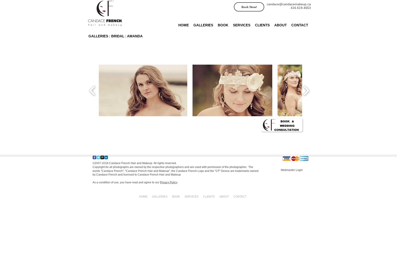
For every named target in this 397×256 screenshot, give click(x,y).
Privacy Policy (168, 182)
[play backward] (92, 90)
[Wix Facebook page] (94, 157)
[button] (143, 90)
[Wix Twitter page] (98, 157)
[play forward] (306, 90)
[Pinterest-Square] (102, 157)
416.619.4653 (301, 8)
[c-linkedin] (106, 157)
